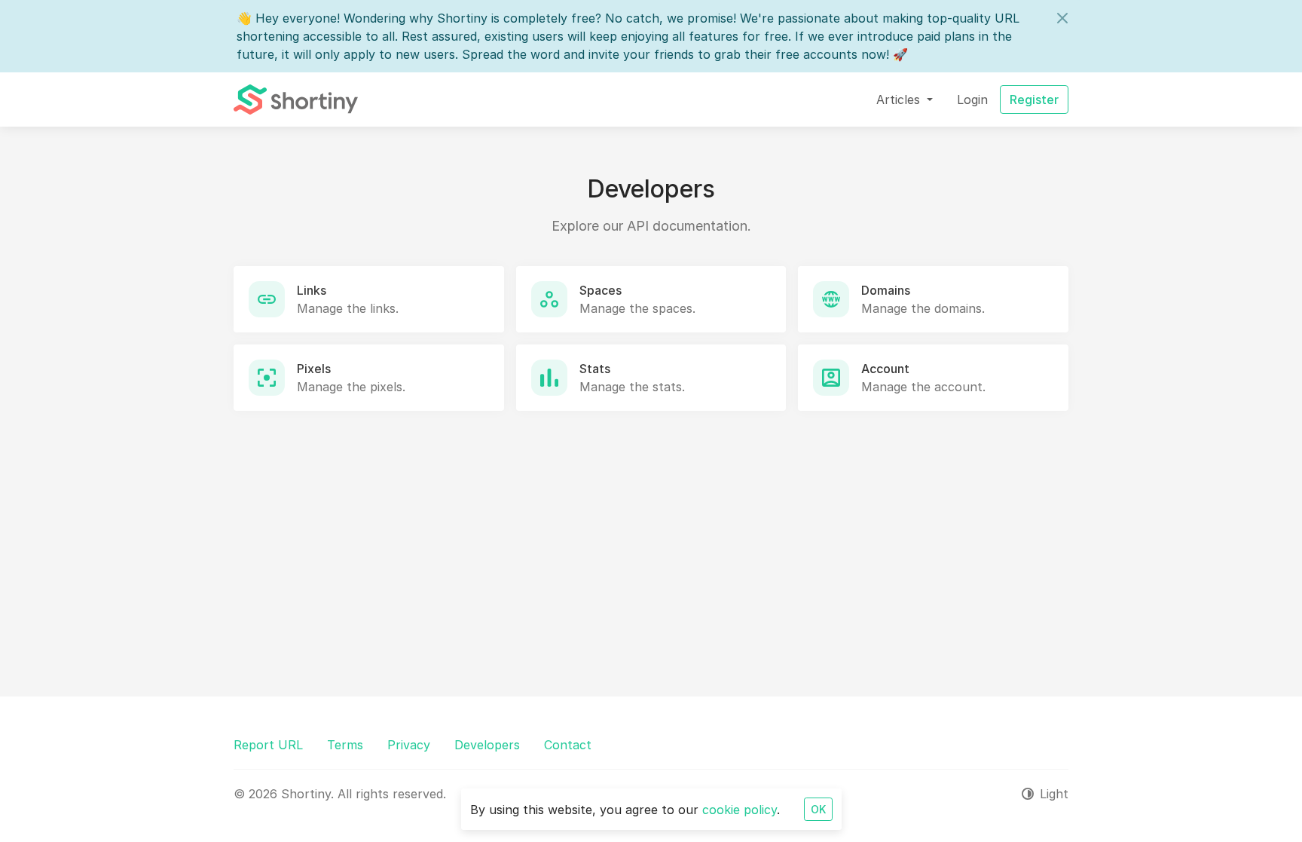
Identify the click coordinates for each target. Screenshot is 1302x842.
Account (885, 368)
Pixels (314, 368)
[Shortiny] (296, 99)
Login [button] (972, 99)
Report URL (268, 744)
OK (818, 809)
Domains (885, 290)
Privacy (408, 744)
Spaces (600, 290)
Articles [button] (900, 99)
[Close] (1062, 18)
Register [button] (1034, 99)
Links (311, 290)
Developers (487, 744)
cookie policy (739, 809)
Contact (567, 744)
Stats (594, 368)
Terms (345, 744)
